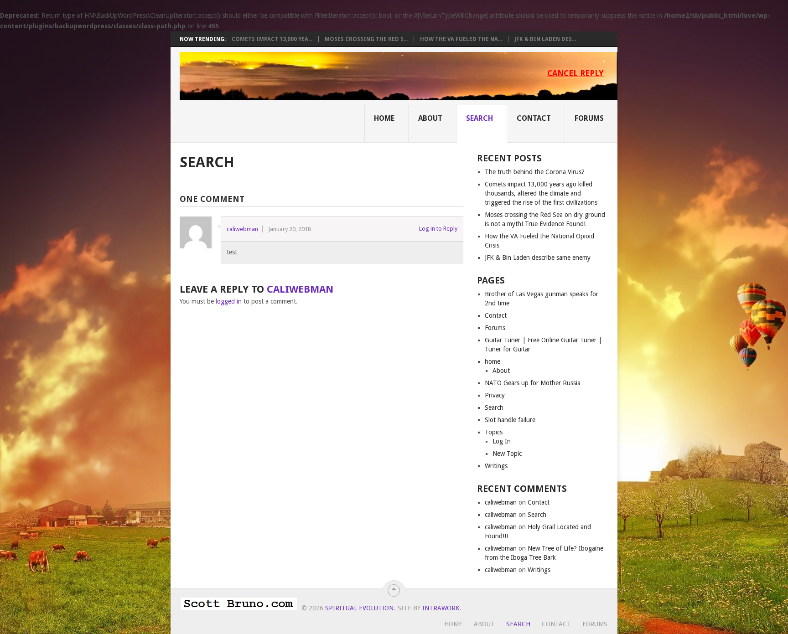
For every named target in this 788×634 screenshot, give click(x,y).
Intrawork (441, 608)
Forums (589, 118)
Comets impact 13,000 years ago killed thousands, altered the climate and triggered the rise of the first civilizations (541, 193)
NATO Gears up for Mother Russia (533, 383)
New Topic (507, 453)
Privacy (495, 395)
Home (384, 118)
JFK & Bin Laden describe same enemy (538, 257)
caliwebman (242, 229)
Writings (496, 465)
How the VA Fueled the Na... (461, 39)
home (492, 361)
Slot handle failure (510, 419)
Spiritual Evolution (359, 608)
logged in (229, 301)
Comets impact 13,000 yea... (272, 39)
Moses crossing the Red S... (366, 39)
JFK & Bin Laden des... (545, 39)
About (430, 118)
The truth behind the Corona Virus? (535, 171)
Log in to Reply (438, 228)
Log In (502, 441)
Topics (494, 432)
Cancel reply (575, 73)
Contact (534, 118)
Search (479, 118)
